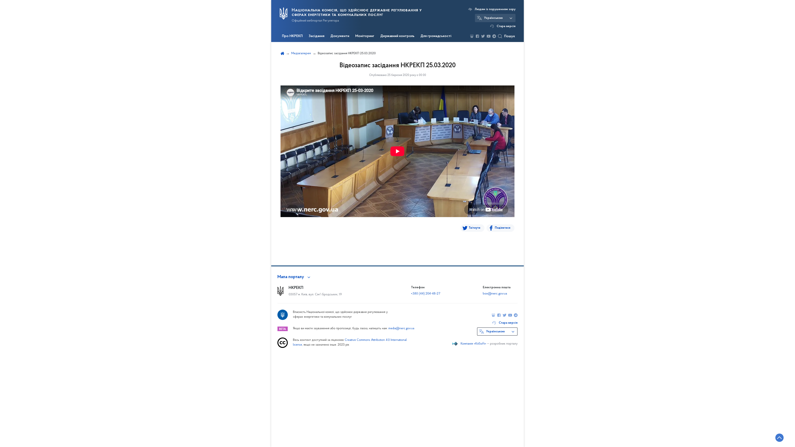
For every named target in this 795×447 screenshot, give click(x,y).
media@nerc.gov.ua (401, 328)
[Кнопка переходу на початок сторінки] (779, 438)
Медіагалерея (301, 53)
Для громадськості (435, 36)
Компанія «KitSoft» (473, 343)
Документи (339, 36)
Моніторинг (364, 36)
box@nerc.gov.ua (495, 293)
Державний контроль (397, 36)
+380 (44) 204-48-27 (425, 293)
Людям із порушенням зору (495, 9)
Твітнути (474, 228)
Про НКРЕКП (292, 36)
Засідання (316, 36)
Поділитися (502, 228)
